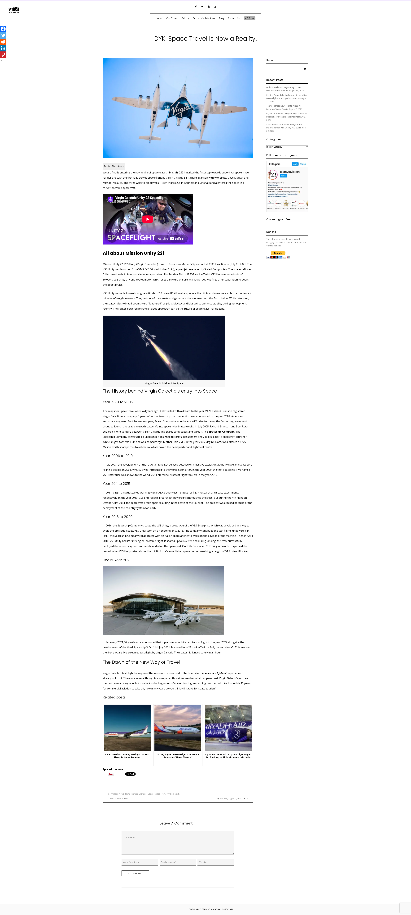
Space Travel (160, 794)
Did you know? (115, 798)
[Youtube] (208, 6)
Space (150, 794)
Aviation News (117, 794)
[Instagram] (215, 6)
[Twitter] (202, 6)
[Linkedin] (3, 48)
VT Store (249, 18)
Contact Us (234, 18)
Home (159, 18)
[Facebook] (195, 6)
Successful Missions (204, 18)
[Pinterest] (3, 54)
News (127, 794)
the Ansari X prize (164, 416)
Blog (221, 18)
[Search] (304, 68)
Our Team (171, 18)
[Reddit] (3, 42)
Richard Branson (139, 794)
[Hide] (1, 61)
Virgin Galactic (174, 177)
